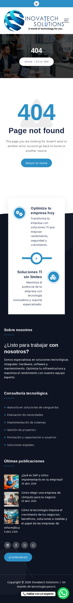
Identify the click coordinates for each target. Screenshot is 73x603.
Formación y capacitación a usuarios (31, 437)
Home (29, 61)
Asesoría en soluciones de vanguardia (32, 407)
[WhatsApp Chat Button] (63, 593)
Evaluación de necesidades (25, 415)
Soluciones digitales (20, 445)
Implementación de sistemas (26, 422)
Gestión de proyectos (21, 430)
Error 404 (42, 61)
